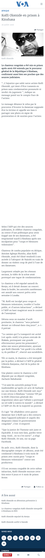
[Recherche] (38, 555)
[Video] (28, 555)
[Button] (39, 29)
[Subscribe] (4, 543)
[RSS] (32, 538)
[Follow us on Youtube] (21, 538)
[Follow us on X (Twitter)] (15, 538)
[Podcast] (38, 538)
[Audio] (18, 555)
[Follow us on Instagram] (26, 538)
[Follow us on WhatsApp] (4, 538)
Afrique (5, 11)
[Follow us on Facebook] (9, 538)
